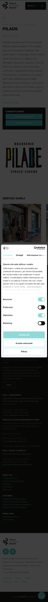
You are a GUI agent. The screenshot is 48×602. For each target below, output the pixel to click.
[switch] (41, 307)
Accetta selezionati (24, 343)
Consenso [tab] (7, 255)
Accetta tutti (24, 335)
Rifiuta (24, 351)
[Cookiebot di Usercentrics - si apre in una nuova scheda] (34, 248)
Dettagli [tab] (19, 255)
